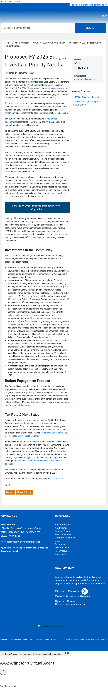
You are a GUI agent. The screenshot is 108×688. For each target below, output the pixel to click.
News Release (24, 492)
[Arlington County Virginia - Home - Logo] (21, 12)
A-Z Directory (61, 528)
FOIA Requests (62, 547)
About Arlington (22, 43)
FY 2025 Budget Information (88, 97)
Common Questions (65, 537)
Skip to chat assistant (10, 1)
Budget (9, 492)
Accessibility (61, 554)
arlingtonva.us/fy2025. (53, 478)
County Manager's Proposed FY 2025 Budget (86, 103)
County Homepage (8, 639)
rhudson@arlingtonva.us (85, 79)
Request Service (63, 531)
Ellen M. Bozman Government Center (21, 528)
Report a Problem (63, 534)
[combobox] (89, 4)
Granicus (104, 639)
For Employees (62, 551)
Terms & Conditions (23, 639)
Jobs (57, 541)
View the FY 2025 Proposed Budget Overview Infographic (36, 207)
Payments (60, 544)
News (36, 43)
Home (8, 43)
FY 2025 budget (34, 85)
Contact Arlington (51, 639)
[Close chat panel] (3, 671)
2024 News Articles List (54, 43)
